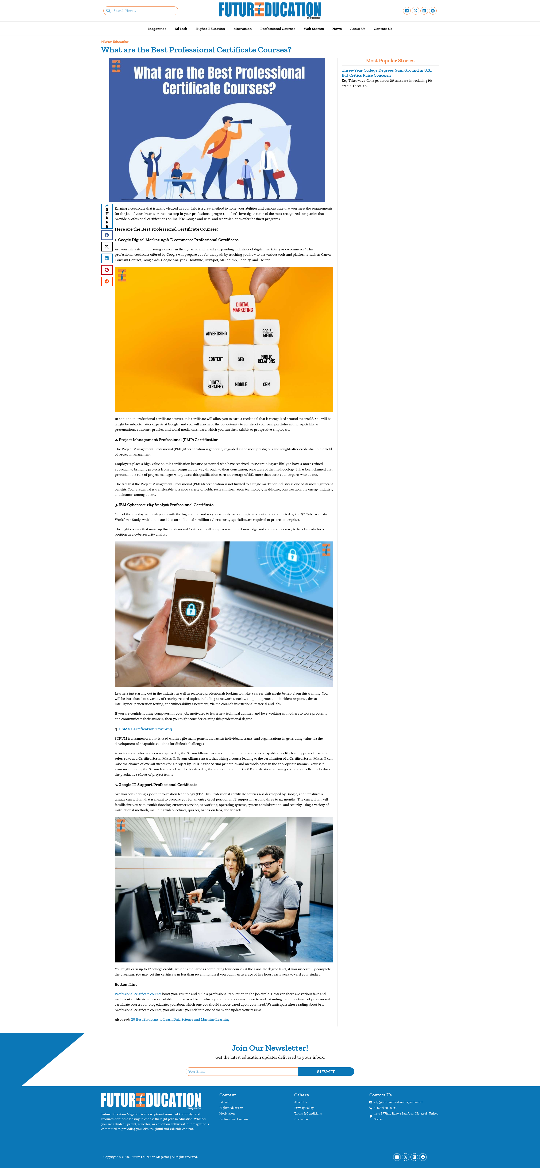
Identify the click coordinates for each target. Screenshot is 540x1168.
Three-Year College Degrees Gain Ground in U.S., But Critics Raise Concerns (387, 73)
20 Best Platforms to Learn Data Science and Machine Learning (180, 1019)
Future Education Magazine (150, 1157)
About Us (357, 28)
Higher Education (210, 28)
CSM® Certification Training (145, 728)
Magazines (157, 28)
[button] (107, 235)
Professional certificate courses (138, 994)
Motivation (243, 28)
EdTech (181, 28)
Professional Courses (277, 28)
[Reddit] (433, 11)
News (337, 28)
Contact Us (383, 28)
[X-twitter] (415, 11)
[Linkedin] (407, 11)
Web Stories (314, 28)
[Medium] (424, 11)
